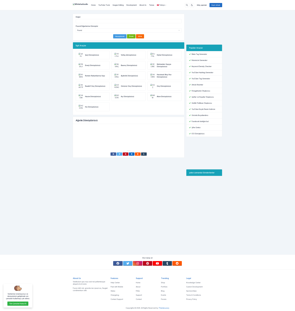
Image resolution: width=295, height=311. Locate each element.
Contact (139, 299)
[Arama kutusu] (187, 5)
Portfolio (164, 287)
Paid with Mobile (117, 287)
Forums (163, 299)
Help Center (115, 283)
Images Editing (118, 5)
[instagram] (137, 263)
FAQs (138, 291)
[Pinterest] (125, 154)
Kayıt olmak (215, 5)
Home (93, 5)
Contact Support (117, 299)
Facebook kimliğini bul (200, 121)
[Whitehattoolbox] (81, 5)
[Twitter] (119, 154)
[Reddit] (138, 154)
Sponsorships (191, 291)
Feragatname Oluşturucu (201, 91)
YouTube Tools (104, 5)
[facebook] (118, 263)
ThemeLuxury (164, 308)
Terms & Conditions (193, 295)
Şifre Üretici (196, 127)
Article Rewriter (197, 85)
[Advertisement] (129, 132)
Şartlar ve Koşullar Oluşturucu (203, 97)
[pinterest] (147, 263)
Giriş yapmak (202, 5)
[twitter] (128, 263)
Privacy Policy (191, 299)
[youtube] (157, 263)
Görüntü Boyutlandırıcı (200, 115)
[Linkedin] (131, 154)
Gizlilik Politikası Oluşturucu (202, 103)
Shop (163, 283)
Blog (162, 291)
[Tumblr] (144, 154)
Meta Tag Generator (199, 54)
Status (113, 291)
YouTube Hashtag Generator (202, 72)
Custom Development (194, 287)
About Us (142, 5)
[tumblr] (167, 263)
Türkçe (162, 5)
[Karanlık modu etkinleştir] (192, 5)
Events (163, 295)
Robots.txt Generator (199, 60)
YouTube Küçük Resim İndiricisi (203, 109)
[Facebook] (113, 154)
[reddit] (177, 263)
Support (139, 295)
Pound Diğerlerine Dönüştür (87, 26)
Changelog (115, 295)
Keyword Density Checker (202, 66)
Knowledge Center (193, 283)
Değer (78, 17)
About (138, 287)
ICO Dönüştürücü (198, 134)
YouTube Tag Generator (201, 79)
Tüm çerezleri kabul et (17, 304)
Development (131, 5)
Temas (151, 5)
